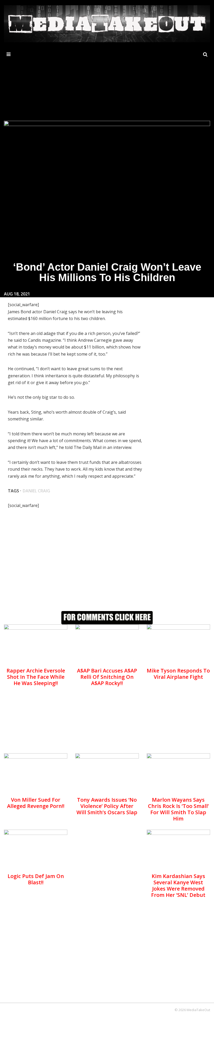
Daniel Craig (36, 491)
